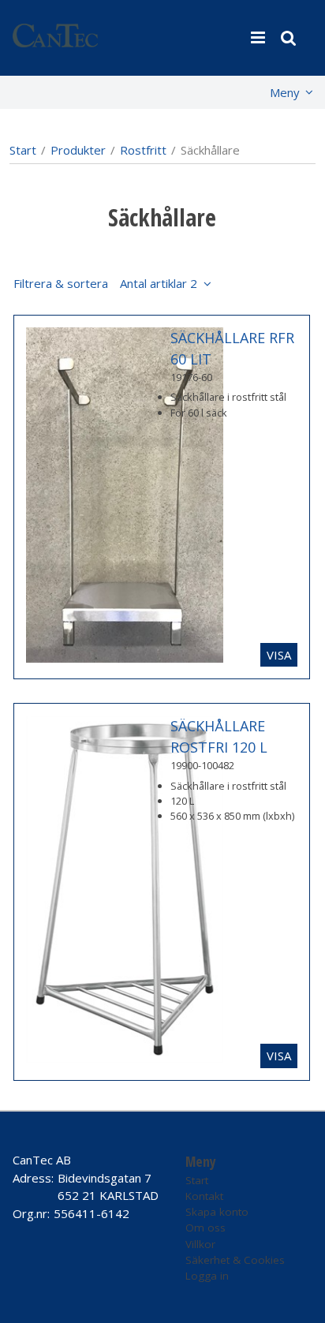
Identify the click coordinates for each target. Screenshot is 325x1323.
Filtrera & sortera (105, 283)
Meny (285, 92)
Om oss (205, 1227)
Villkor (200, 1244)
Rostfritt (143, 150)
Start (22, 150)
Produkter (78, 150)
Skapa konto (216, 1212)
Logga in (207, 1276)
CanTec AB (42, 1160)
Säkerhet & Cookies (235, 1260)
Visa (279, 655)
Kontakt (204, 1196)
